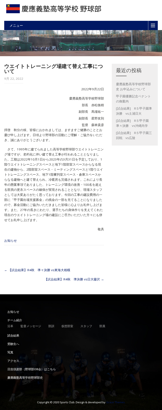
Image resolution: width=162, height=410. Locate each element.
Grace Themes (115, 402)
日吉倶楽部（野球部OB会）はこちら (31, 369)
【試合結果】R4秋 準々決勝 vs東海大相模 (37, 270)
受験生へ (13, 344)
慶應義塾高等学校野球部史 (25, 378)
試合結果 (13, 335)
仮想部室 (67, 326)
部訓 (51, 326)
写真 (10, 352)
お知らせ (10, 240)
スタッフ (86, 326)
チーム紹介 (14, 320)
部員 (102, 326)
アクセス (13, 361)
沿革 (10, 326)
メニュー (16, 25)
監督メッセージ (30, 326)
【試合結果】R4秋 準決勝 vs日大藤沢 (74, 279)
